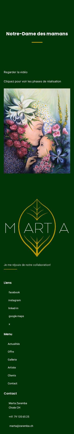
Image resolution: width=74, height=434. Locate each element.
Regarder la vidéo (16, 72)
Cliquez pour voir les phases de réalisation (32, 81)
